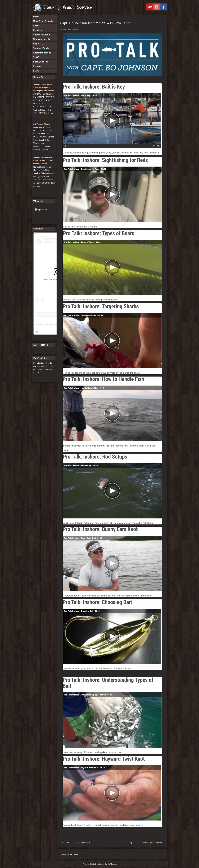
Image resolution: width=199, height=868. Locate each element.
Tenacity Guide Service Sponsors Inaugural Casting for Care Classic (43, 87)
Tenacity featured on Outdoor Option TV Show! (145, 843)
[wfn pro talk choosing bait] (112, 634)
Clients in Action (41, 34)
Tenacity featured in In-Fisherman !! (75, 843)
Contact (37, 66)
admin (75, 29)
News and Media (41, 39)
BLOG (36, 70)
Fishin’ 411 (38, 43)
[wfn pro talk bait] (112, 119)
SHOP (36, 57)
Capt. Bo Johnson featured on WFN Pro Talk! (95, 22)
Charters (37, 30)
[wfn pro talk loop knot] (112, 562)
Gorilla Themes (110, 864)
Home (36, 16)
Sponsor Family (41, 48)
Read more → (45, 150)
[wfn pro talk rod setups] (112, 489)
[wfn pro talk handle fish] (112, 414)
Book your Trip (40, 61)
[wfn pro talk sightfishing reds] (112, 192)
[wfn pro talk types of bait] (112, 715)
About (36, 25)
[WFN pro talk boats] (112, 265)
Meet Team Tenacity (43, 21)
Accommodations (42, 52)
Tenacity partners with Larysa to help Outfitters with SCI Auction (43, 160)
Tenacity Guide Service (92, 864)
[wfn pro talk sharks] (112, 338)
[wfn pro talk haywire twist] (112, 791)
